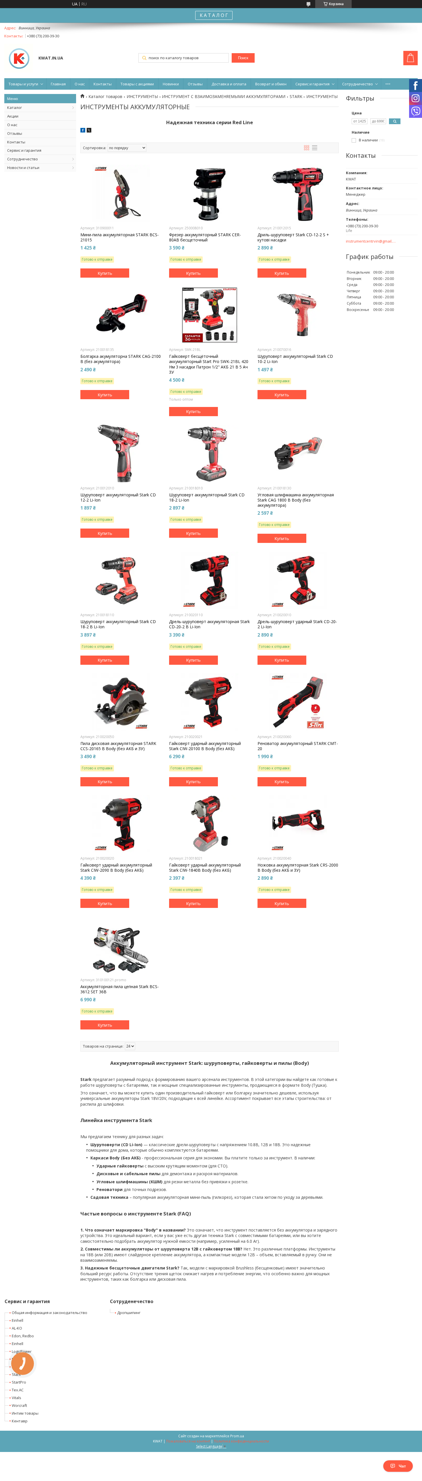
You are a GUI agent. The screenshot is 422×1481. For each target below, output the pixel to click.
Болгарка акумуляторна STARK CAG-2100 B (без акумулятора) (120, 359)
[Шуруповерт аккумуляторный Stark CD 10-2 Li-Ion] (298, 315)
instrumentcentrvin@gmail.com (371, 241)
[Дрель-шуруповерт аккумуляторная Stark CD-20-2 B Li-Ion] (209, 580)
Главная (58, 84)
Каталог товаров (105, 96)
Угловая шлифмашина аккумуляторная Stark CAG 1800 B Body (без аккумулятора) (296, 500)
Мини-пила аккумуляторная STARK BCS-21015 (119, 237)
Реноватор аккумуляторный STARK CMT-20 (298, 746)
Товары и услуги (23, 84)
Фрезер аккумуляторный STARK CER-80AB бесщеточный (205, 237)
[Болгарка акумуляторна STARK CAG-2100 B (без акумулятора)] (121, 315)
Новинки (171, 84)
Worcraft (19, 1405)
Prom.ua (237, 1436)
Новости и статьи (23, 167)
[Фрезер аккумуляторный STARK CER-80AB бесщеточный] (209, 193)
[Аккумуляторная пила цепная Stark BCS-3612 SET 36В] (121, 945)
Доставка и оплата (229, 84)
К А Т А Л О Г (214, 15)
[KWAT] (18, 59)
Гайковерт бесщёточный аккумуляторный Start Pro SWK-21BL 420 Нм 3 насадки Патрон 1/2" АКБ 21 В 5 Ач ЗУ (208, 364)
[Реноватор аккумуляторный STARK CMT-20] (298, 702)
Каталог (14, 107)
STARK (296, 96)
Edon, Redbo (23, 1335)
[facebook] (82, 131)
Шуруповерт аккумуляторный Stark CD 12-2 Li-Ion (118, 497)
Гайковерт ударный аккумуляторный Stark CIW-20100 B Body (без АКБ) (205, 746)
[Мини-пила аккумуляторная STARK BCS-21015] (121, 193)
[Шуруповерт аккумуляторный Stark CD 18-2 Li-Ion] (209, 453)
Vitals (16, 1397)
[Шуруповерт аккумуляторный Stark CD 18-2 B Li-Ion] (121, 580)
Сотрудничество (357, 84)
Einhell (17, 1320)
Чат (402, 1466)
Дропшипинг (128, 1312)
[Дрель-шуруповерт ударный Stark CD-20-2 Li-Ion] (298, 580)
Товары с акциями (137, 84)
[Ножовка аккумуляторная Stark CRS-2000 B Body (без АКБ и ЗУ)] (298, 823)
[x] (89, 131)
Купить (105, 273)
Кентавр (20, 1421)
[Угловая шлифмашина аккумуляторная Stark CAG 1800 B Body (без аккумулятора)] (298, 453)
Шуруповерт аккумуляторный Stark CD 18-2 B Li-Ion (118, 624)
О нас (80, 84)
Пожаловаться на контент (188, 1441)
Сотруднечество (22, 159)
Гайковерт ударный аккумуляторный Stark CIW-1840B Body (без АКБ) (205, 868)
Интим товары (25, 1413)
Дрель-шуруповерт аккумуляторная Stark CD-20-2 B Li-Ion (209, 624)
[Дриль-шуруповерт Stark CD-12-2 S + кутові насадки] (298, 193)
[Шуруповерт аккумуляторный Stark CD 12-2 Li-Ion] (121, 453)
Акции (12, 116)
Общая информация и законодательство (49, 1312)
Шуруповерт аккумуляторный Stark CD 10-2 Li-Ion (295, 359)
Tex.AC (18, 1389)
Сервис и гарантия (312, 84)
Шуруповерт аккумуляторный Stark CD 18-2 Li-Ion (207, 497)
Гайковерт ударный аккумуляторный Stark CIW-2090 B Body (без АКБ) (116, 868)
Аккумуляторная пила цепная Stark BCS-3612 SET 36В (119, 989)
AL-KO (17, 1328)
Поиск (243, 58)
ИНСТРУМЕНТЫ (142, 96)
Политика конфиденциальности (241, 1441)
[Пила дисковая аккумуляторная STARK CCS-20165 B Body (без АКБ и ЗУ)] (121, 702)
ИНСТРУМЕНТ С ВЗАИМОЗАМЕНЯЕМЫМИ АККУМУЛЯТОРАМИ (223, 96)
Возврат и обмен (271, 84)
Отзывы (195, 84)
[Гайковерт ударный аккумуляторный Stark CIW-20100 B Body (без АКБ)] (209, 702)
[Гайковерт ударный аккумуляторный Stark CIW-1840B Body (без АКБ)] (209, 823)
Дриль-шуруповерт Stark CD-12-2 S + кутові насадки (293, 237)
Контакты (103, 84)
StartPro (19, 1382)
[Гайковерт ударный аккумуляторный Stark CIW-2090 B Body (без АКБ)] (121, 823)
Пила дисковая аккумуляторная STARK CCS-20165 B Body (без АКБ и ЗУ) (118, 746)
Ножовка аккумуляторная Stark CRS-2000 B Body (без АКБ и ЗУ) (298, 868)
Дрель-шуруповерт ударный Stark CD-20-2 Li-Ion (297, 624)
